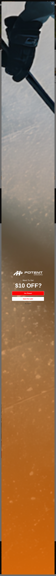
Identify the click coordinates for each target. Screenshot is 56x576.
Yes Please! (28, 293)
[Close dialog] (52, 3)
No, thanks (28, 304)
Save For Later (28, 299)
